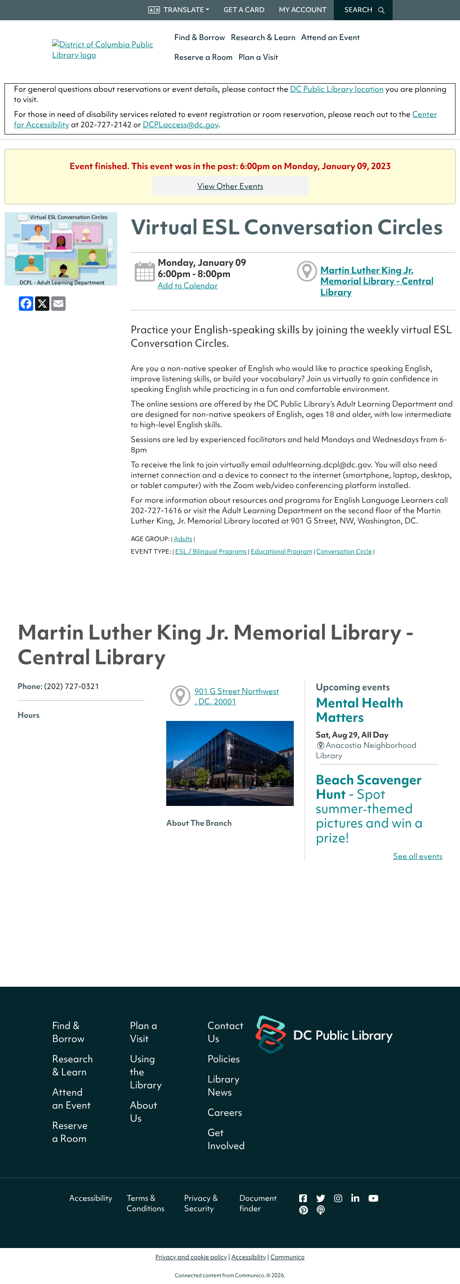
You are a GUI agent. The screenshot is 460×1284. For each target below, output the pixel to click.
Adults (183, 539)
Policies (224, 1058)
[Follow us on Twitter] (320, 1198)
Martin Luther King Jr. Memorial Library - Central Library (376, 281)
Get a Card (244, 9)
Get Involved (226, 1139)
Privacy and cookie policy (191, 1257)
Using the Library (146, 1072)
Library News (223, 1086)
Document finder (258, 1203)
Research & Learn (263, 37)
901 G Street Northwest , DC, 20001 (237, 696)
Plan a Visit (258, 57)
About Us (143, 1112)
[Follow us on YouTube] (373, 1198)
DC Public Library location (337, 89)
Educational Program (281, 551)
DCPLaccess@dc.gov (180, 124)
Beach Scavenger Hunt (369, 808)
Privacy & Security (201, 1203)
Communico (287, 1257)
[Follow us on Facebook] (303, 1198)
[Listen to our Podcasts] (321, 1210)
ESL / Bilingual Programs (211, 551)
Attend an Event (330, 37)
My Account (303, 9)
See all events (417, 856)
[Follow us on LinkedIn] (355, 1198)
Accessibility (90, 1198)
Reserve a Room (203, 57)
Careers (225, 1112)
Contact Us (225, 1032)
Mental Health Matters (359, 710)
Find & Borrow (199, 37)
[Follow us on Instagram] (338, 1198)
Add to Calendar (188, 285)
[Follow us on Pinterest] (303, 1210)
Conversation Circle (344, 551)
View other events (230, 186)
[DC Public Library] (324, 1033)
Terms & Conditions (145, 1203)
